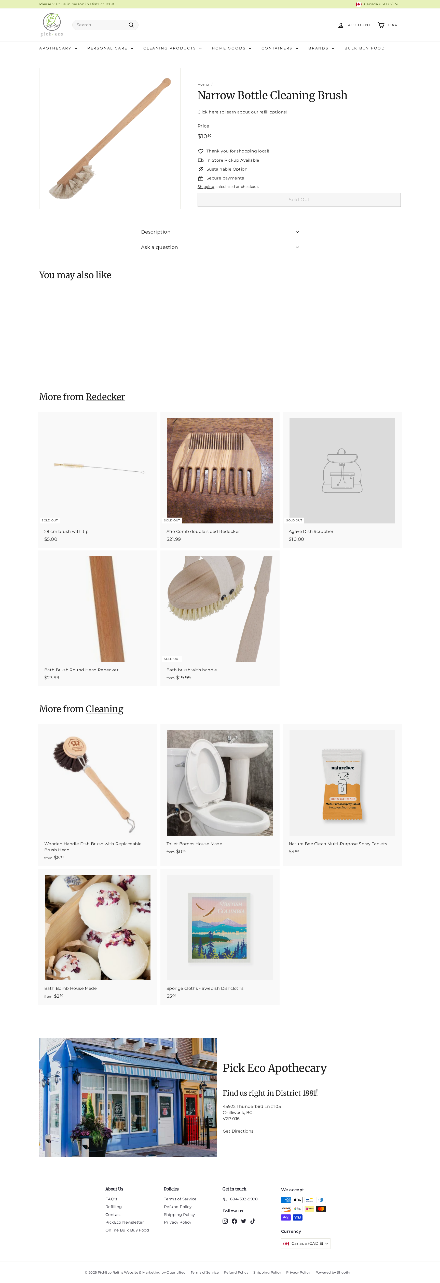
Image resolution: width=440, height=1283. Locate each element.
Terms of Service (180, 1199)
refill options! (273, 112)
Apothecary (56, 48)
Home (203, 84)
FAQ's (111, 1199)
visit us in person (68, 4)
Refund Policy (177, 1206)
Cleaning (104, 709)
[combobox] (105, 25)
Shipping (206, 187)
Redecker (105, 397)
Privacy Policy (177, 1222)
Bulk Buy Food (365, 48)
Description (156, 232)
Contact (113, 1214)
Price (203, 126)
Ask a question (159, 247)
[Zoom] (109, 138)
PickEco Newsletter (124, 1222)
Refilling (113, 1206)
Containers (278, 48)
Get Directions (238, 1131)
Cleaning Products (170, 48)
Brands (319, 48)
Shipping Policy (179, 1214)
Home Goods (230, 48)
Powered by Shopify (332, 1272)
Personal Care (108, 48)
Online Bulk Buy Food (127, 1230)
